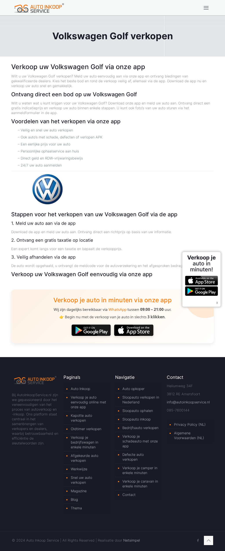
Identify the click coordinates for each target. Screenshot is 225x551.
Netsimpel (131, 540)
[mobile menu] (206, 7)
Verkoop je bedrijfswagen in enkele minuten (84, 442)
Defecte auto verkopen (133, 457)
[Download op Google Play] (91, 330)
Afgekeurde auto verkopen (84, 458)
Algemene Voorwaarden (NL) (189, 435)
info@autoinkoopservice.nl (188, 402)
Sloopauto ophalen (137, 410)
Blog (74, 499)
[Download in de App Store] (134, 330)
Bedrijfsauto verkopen (140, 428)
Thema (76, 508)
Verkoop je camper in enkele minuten (139, 470)
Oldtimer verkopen (86, 429)
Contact (129, 494)
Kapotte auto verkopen (81, 417)
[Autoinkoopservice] (39, 7)
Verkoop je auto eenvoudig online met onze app (88, 402)
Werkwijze (79, 469)
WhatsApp (118, 309)
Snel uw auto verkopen (81, 480)
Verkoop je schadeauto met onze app (140, 441)
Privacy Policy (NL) (190, 424)
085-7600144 (178, 410)
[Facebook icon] (198, 540)
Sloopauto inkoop (136, 419)
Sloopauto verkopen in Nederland (140, 399)
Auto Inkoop (80, 388)
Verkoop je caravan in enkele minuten (140, 483)
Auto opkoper (133, 388)
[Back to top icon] (208, 540)
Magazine (79, 491)
